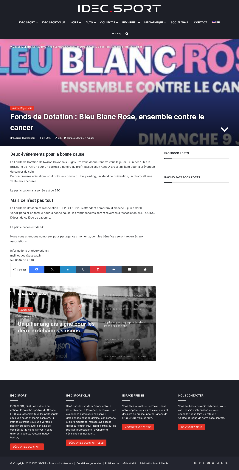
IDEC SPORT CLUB (53, 22)
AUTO (89, 22)
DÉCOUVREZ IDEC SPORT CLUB (86, 442)
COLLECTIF (107, 22)
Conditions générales (89, 463)
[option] (83, 323)
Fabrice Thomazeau (24, 137)
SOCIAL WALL (180, 22)
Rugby (41, 46)
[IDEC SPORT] (119, 8)
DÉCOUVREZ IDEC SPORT (27, 446)
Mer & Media (160, 463)
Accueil (17, 46)
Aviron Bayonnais (56, 46)
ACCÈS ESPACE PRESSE (138, 427)
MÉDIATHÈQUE (154, 22)
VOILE (74, 22)
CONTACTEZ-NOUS (192, 427)
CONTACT (200, 22)
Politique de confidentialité (120, 463)
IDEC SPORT (27, 22)
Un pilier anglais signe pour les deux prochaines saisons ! (56, 325)
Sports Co (29, 46)
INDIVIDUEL (129, 22)
